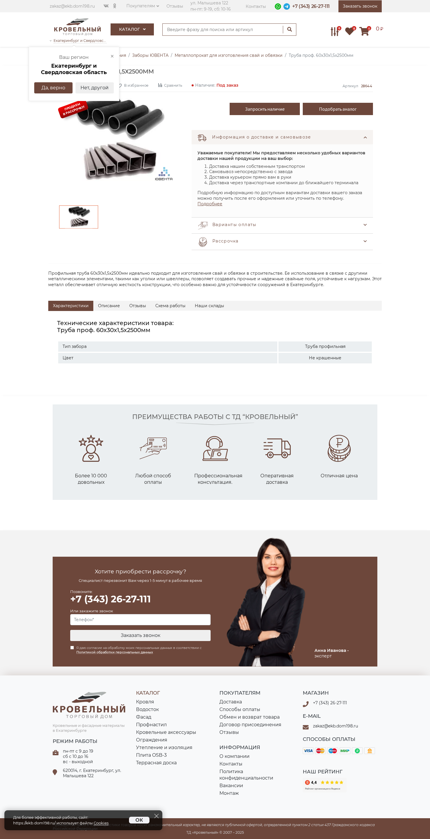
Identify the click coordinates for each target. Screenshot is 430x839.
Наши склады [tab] (209, 305)
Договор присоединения (250, 724)
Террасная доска (156, 762)
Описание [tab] (109, 305)
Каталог (130, 29)
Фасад (143, 717)
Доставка (230, 702)
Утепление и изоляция (164, 747)
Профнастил (151, 724)
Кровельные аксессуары (166, 732)
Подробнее (209, 203)
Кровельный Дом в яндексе (325, 785)
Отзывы (174, 6)
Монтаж (229, 793)
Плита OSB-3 (151, 755)
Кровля (145, 702)
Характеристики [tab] (71, 305)
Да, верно (53, 87)
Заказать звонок (140, 635)
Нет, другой (94, 87)
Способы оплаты (239, 709)
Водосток (147, 709)
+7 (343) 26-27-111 (311, 6)
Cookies (101, 823)
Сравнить (173, 85)
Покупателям (140, 5)
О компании (234, 756)
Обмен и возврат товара (249, 717)
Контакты (256, 6)
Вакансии (231, 785)
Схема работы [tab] (170, 305)
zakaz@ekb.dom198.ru (72, 6)
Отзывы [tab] (137, 305)
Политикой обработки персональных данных (114, 652)
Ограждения (151, 740)
